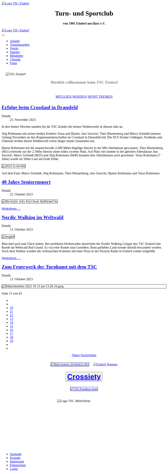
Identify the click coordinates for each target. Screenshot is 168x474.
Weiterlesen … (11, 208)
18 (11, 337)
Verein (14, 48)
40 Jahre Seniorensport (26, 182)
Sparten (15, 52)
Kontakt (15, 457)
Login (14, 469)
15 (11, 326)
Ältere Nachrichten (84, 355)
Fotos (13, 63)
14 (11, 322)
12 (11, 315)
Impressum (17, 461)
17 (11, 333)
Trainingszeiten (20, 44)
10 (11, 307)
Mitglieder (16, 55)
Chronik (15, 59)
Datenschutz (18, 465)
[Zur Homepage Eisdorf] (105, 364)
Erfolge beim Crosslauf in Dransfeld (40, 107)
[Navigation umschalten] (3, 35)
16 (11, 330)
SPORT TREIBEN (100, 96)
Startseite (16, 454)
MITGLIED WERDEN (71, 96)
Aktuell (14, 41)
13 (11, 318)
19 (11, 341)
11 (11, 311)
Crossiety (84, 376)
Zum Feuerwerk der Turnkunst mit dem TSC (49, 266)
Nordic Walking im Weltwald (32, 217)
